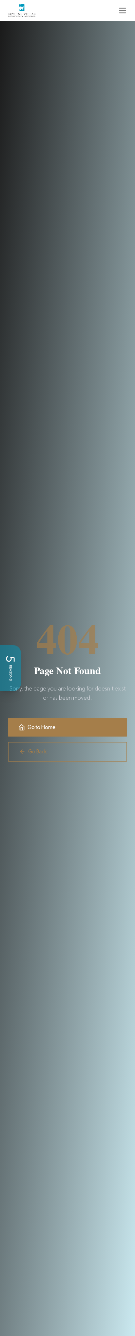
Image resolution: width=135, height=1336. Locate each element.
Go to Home (41, 727)
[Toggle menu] (122, 10)
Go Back (37, 751)
